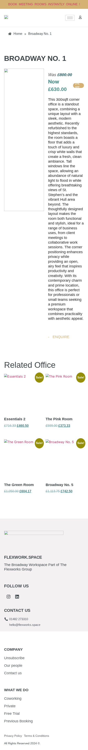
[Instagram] (8, 596)
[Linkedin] (17, 596)
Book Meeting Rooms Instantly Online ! (44, 4)
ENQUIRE (61, 337)
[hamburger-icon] (69, 18)
